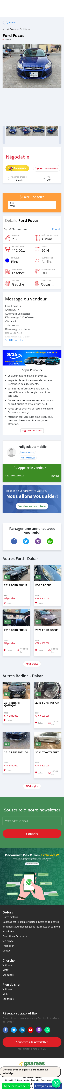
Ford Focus (25, 29)
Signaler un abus (32, 430)
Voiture (14, 29)
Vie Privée (8, 941)
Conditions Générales (15, 936)
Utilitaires (8, 974)
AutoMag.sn (34, 1076)
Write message (27, 457)
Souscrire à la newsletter (32, 1042)
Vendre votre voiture (32, 506)
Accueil (6, 29)
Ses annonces (27, 451)
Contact (7, 950)
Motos (6, 970)
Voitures (7, 965)
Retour (12, 22)
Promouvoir (20, 168)
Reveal (56, 229)
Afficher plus (32, 663)
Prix (12, 203)
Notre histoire (10, 917)
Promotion (8, 945)
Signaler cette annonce (46, 168)
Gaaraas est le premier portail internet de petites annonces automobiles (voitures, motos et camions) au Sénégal (32, 926)
